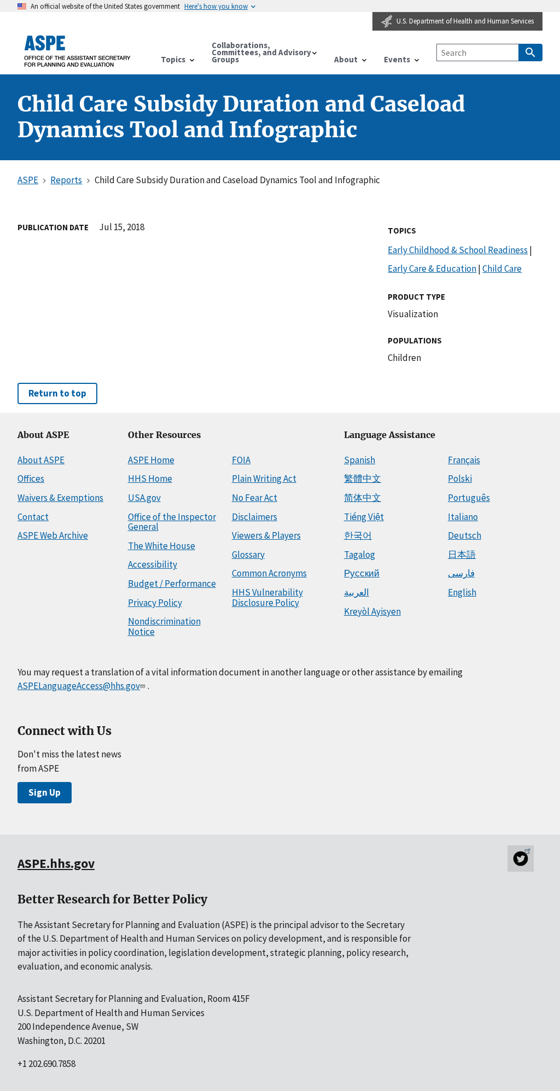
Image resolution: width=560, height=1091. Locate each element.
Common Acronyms (269, 573)
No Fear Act (254, 498)
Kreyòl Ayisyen (372, 611)
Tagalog (359, 555)
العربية (356, 592)
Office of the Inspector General (172, 522)
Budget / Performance (172, 583)
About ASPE (41, 460)
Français (464, 460)
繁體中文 (362, 478)
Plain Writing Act (264, 478)
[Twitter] (521, 858)
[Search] (530, 52)
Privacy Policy (155, 603)
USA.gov (144, 498)
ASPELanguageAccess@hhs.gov (79, 686)
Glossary (248, 555)
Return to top (57, 393)
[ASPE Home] (78, 51)
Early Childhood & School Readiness (458, 250)
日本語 (462, 555)
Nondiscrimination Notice (164, 626)
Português (469, 498)
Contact (33, 517)
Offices (31, 478)
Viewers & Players (266, 535)
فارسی (461, 573)
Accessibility (152, 564)
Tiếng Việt (364, 517)
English (462, 592)
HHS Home (150, 478)
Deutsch (464, 535)
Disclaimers (254, 517)
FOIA (241, 460)
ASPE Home (151, 460)
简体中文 (362, 498)
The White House (161, 546)
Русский (362, 573)
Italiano (463, 517)
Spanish (359, 460)
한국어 (358, 535)
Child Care (502, 268)
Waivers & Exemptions (60, 498)
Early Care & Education (432, 268)
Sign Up (44, 792)
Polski (460, 478)
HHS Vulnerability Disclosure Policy (267, 597)
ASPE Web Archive (53, 535)
